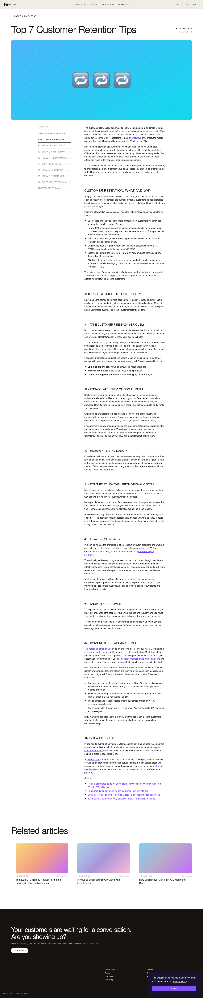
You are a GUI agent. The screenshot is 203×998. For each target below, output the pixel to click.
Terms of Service (22, 994)
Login (176, 5)
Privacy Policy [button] (180, 981)
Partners (150, 970)
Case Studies (108, 5)
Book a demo (191, 5)
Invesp (87, 215)
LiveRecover (93, 759)
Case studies (110, 976)
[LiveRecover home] (9, 4)
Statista (135, 137)
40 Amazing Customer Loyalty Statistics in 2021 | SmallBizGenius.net (121, 798)
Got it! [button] (174, 988)
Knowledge (123, 5)
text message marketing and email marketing (138, 658)
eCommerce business (147, 394)
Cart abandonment (93, 750)
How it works (80, 5)
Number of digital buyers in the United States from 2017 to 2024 (119, 790)
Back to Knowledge (25, 16)
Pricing (94, 5)
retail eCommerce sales (121, 131)
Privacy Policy (8, 994)
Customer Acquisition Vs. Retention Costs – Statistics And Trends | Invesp (124, 794)
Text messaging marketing (97, 648)
